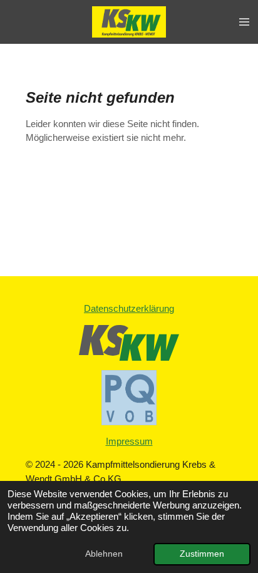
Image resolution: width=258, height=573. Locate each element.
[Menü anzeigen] (244, 22)
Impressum (129, 441)
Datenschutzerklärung (129, 308)
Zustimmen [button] (202, 554)
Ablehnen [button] (104, 554)
